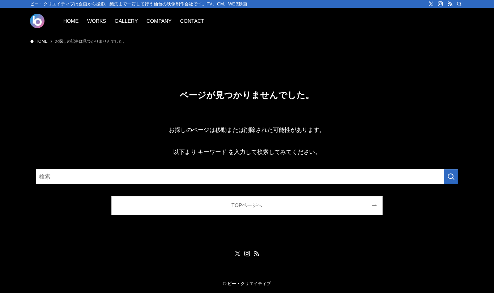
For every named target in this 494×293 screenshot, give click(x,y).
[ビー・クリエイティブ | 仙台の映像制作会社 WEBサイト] (37, 21)
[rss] (450, 4)
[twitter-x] (431, 4)
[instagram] (440, 4)
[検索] (459, 4)
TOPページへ (246, 205)
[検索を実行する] (451, 176)
